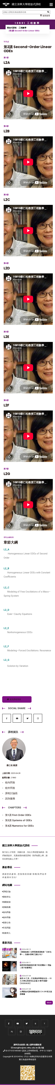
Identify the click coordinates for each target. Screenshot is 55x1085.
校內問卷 (10, 782)
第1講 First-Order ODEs (18, 815)
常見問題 (7, 928)
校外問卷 (10, 787)
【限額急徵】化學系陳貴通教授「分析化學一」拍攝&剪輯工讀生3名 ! (35, 953)
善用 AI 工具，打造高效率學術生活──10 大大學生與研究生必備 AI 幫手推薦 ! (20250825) (35, 980)
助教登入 (7, 933)
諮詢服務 (10, 798)
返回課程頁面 (15, 699)
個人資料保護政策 (34, 1045)
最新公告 (7, 922)
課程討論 (7, 891)
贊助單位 (7, 897)
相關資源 (7, 902)
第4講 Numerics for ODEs (19, 825)
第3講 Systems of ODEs (18, 820)
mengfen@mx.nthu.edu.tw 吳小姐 (28, 1048)
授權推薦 (7, 907)
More (49, 1002)
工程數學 (22, 28)
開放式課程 (12, 28)
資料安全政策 (19, 1045)
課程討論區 (11, 793)
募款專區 (7, 867)
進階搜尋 (46, 16)
